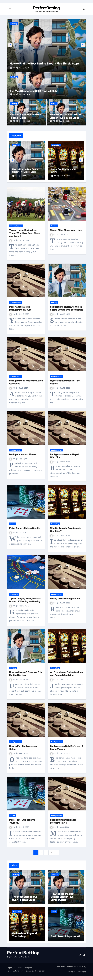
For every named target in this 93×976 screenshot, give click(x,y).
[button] (83, 45)
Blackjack (14, 594)
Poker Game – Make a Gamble (24, 528)
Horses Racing (15, 226)
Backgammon (15, 303)
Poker (54, 145)
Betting (14, 77)
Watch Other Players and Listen (66, 230)
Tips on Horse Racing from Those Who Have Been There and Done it (24, 233)
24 (51, 852)
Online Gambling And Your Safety (31, 63)
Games (54, 226)
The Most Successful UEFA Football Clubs (34, 91)
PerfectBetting (46, 7)
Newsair (28, 971)
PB (14, 68)
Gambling (14, 24)
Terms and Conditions (77, 972)
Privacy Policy (80, 966)
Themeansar (39, 971)
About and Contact (65, 966)
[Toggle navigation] (10, 9)
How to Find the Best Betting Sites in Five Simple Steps (62, 896)
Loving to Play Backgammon (65, 598)
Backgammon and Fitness (23, 454)
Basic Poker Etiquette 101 (63, 172)
